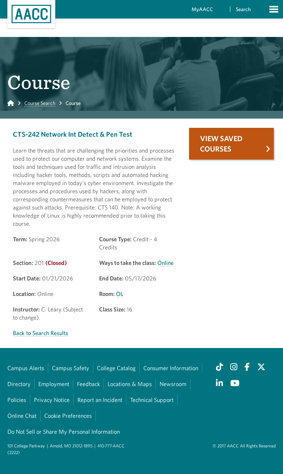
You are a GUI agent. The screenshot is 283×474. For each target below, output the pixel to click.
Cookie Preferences (68, 415)
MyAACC (202, 9)
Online (165, 262)
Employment (53, 384)
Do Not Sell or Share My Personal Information (63, 431)
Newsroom (173, 384)
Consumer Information (170, 368)
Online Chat (21, 415)
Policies (16, 399)
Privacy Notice (52, 399)
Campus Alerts (25, 368)
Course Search (39, 103)
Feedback (88, 384)
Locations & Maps (130, 384)
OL (119, 293)
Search (243, 9)
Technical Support (152, 399)
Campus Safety (70, 368)
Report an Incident (99, 399)
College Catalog (116, 368)
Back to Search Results (40, 333)
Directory (19, 384)
